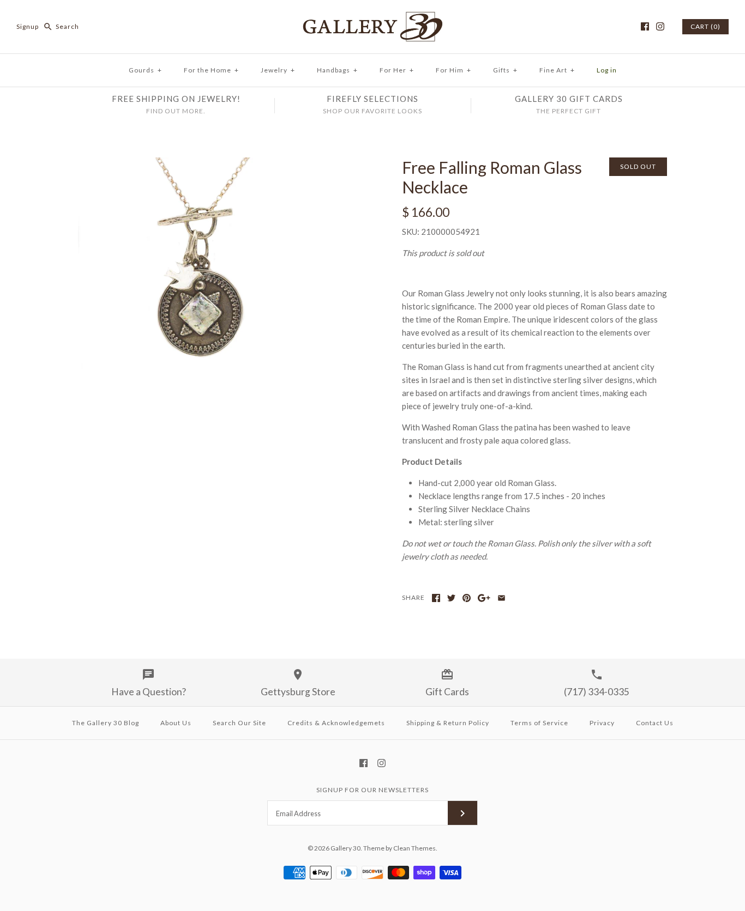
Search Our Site (239, 723)
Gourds (145, 70)
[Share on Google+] (484, 598)
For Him (453, 70)
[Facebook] (645, 26)
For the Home (211, 70)
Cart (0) (705, 26)
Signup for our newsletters (372, 790)
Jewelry (278, 70)
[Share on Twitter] (451, 598)
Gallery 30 (346, 848)
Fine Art (557, 70)
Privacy (602, 723)
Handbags (337, 70)
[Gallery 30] (372, 17)
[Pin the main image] (466, 598)
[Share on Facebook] (436, 598)
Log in (607, 70)
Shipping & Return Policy (447, 723)
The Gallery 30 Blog (105, 723)
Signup (27, 26)
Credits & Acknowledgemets (336, 723)
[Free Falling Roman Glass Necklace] (210, 164)
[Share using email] (501, 598)
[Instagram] (660, 26)
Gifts (505, 70)
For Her (397, 70)
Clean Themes (414, 848)
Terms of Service (539, 723)
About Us (175, 723)
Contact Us (655, 723)
